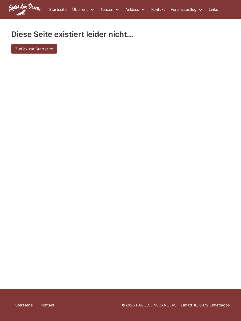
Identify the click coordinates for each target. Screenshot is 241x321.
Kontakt (158, 9)
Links (213, 9)
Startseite (58, 9)
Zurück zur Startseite (34, 49)
